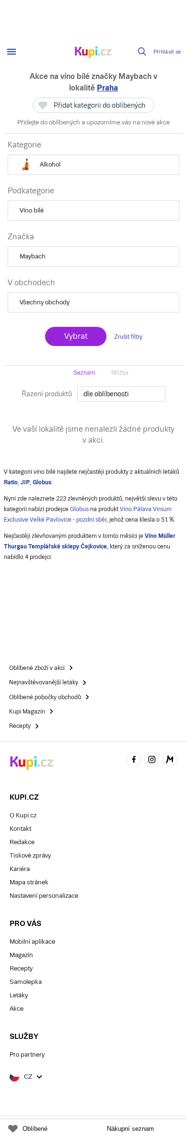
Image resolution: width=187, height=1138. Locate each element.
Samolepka (26, 981)
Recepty (21, 968)
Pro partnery (27, 1054)
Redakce (22, 842)
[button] (93, 165)
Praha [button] (107, 87)
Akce (16, 1008)
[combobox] (121, 394)
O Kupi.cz (23, 815)
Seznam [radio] (84, 372)
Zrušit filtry (128, 337)
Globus (79, 509)
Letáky (19, 995)
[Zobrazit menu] (11, 51)
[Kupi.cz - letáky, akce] (93, 53)
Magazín (21, 955)
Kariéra (20, 868)
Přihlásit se (167, 52)
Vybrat (75, 336)
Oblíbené (35, 1128)
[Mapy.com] (169, 761)
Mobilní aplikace (32, 941)
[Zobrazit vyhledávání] (142, 51)
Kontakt (20, 828)
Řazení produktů (47, 394)
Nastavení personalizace (44, 895)
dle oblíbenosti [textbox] (106, 394)
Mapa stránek (29, 882)
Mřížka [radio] (120, 372)
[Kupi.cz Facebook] (133, 761)
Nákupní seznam (130, 1128)
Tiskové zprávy (30, 855)
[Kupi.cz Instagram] (152, 761)
